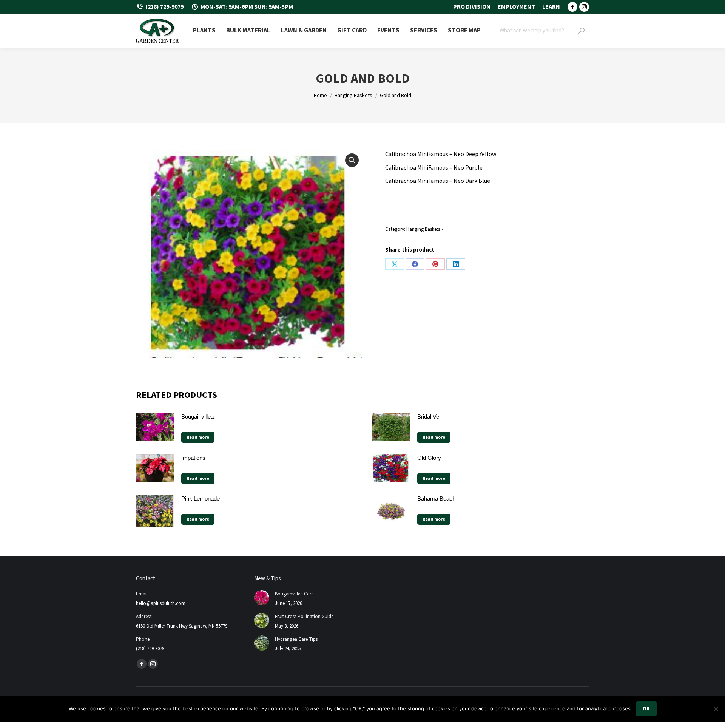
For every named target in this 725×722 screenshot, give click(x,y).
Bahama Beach (436, 498)
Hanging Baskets (423, 229)
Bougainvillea (197, 416)
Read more (198, 437)
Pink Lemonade (200, 498)
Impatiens (193, 458)
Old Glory (429, 458)
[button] (352, 160)
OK (646, 709)
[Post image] (261, 597)
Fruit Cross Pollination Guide (304, 616)
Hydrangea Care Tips (296, 639)
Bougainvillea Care (294, 594)
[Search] (581, 30)
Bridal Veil (429, 416)
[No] (715, 709)
